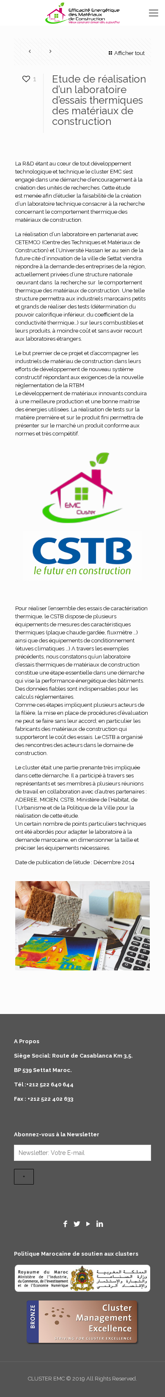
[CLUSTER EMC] (82, 12)
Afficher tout (129, 53)
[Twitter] (77, 1224)
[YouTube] (88, 1224)
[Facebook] (65, 1224)
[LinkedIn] (99, 1224)
